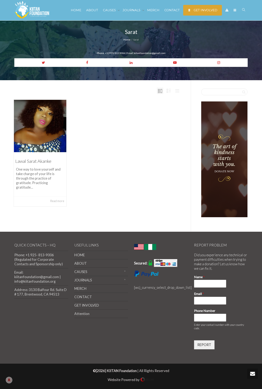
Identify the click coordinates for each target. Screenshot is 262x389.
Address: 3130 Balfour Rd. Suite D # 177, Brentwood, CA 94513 (40, 292)
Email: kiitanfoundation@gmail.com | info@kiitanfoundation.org (37, 276)
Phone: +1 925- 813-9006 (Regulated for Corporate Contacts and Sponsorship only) (38, 259)
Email (199, 294)
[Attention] (226, 10)
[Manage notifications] (9, 380)
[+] (40, 126)
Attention (81, 313)
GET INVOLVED (205, 10)
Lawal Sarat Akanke (33, 161)
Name (199, 277)
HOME (76, 10)
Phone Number (204, 311)
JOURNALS (132, 10)
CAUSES (110, 10)
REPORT (204, 345)
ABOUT (92, 10)
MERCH (153, 10)
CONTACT (172, 10)
